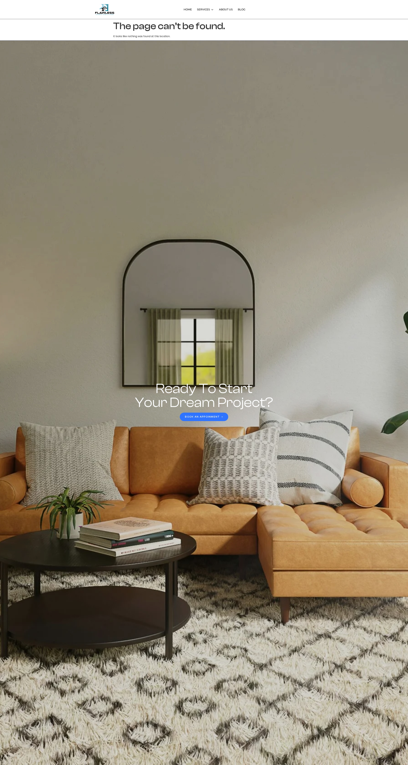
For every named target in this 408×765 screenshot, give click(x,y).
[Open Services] (212, 9)
